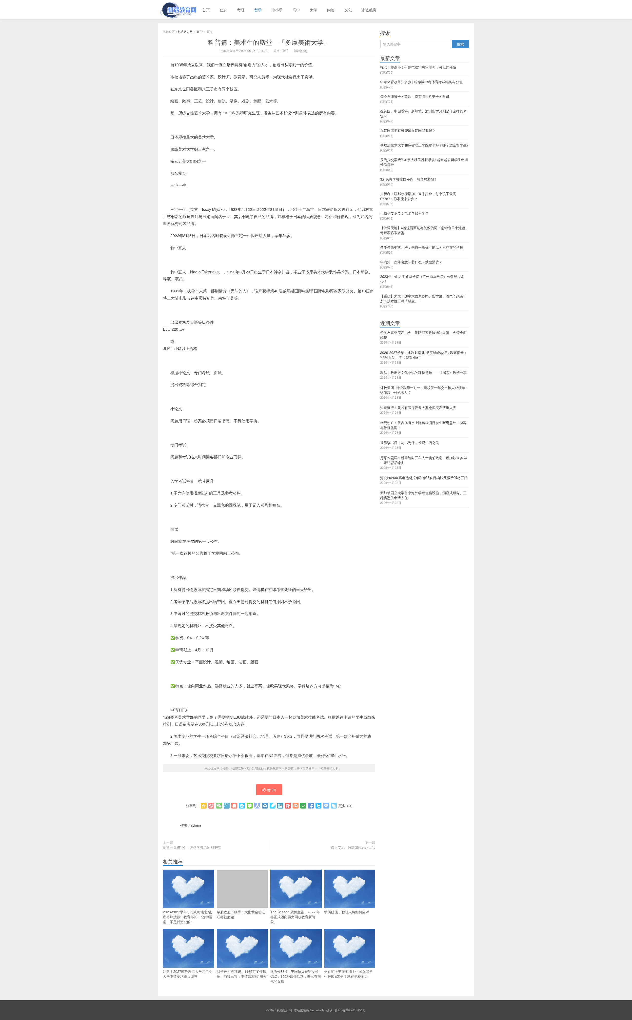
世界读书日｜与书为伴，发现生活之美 (409, 442)
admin (196, 825)
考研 (240, 9)
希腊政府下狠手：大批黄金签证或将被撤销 (241, 914)
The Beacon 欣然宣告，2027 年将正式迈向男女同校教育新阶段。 (295, 916)
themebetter (318, 1010)
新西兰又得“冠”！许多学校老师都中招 (192, 847)
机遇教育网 (178, 9)
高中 (296, 9)
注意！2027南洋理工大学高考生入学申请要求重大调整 (187, 974)
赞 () (271, 789)
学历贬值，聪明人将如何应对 (346, 911)
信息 (223, 9)
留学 (258, 9)
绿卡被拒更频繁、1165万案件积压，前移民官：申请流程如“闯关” (242, 974)
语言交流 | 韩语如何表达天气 (353, 847)
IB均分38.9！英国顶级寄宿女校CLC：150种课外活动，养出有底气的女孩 (295, 976)
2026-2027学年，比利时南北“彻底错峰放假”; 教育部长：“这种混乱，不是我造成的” (187, 916)
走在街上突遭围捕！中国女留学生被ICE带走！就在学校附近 (348, 974)
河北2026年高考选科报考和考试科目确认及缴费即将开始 (424, 477)
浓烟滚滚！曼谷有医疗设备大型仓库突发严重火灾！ (420, 407)
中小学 (277, 9)
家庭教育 (369, 9)
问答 (331, 9)
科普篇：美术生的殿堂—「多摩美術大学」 (269, 41)
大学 (313, 9)
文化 (348, 9)
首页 (206, 9)
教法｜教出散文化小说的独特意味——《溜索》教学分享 (423, 372)
